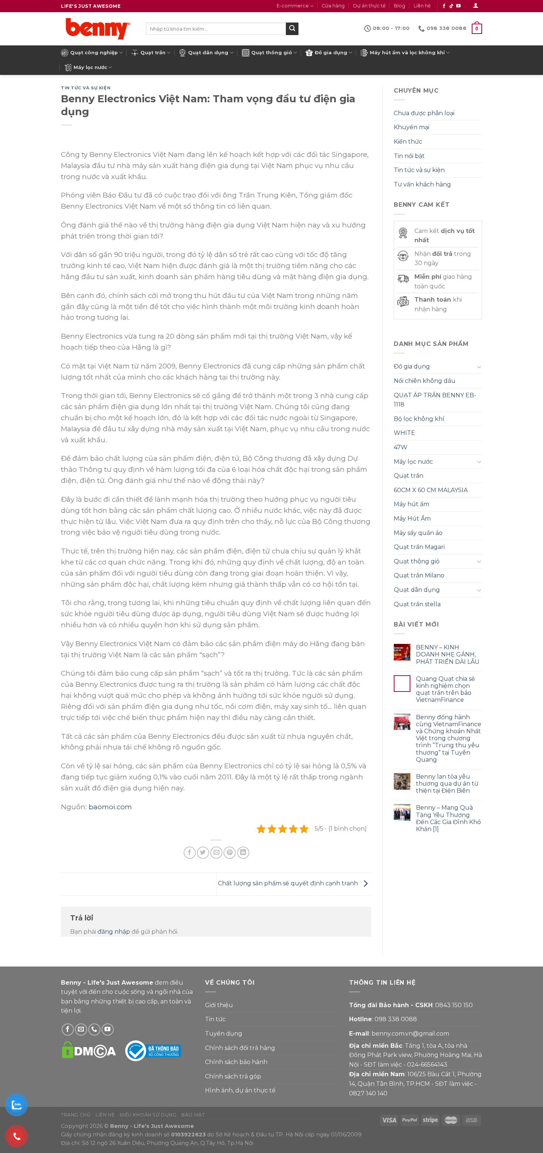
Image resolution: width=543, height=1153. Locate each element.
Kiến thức (408, 141)
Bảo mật (193, 1115)
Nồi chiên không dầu (424, 380)
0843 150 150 (454, 1005)
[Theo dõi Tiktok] (451, 6)
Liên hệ (422, 5)
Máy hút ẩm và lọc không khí (407, 52)
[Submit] (292, 29)
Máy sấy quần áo (418, 532)
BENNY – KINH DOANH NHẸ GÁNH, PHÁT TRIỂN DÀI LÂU (447, 654)
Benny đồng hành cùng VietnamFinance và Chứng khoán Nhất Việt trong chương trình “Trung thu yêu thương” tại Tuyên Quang (448, 738)
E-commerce (293, 5)
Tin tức (215, 1019)
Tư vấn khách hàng (422, 184)
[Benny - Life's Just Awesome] (98, 29)
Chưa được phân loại (424, 113)
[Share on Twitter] (203, 853)
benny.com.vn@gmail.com (410, 1033)
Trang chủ (76, 1115)
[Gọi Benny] (94, 1029)
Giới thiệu (219, 1005)
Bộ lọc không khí (419, 418)
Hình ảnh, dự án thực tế (240, 1090)
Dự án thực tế (369, 5)
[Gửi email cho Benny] (81, 1029)
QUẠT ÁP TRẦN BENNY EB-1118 (435, 400)
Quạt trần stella (417, 604)
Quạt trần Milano (419, 575)
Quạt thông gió (271, 52)
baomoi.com (110, 807)
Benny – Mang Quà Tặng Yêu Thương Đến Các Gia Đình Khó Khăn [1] (448, 818)
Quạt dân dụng (208, 52)
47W (400, 447)
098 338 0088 (396, 1019)
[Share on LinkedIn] (243, 853)
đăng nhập (114, 931)
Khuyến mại (411, 127)
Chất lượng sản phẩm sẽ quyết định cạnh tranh (288, 883)
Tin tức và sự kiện (85, 87)
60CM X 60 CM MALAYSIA (431, 490)
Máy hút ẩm (411, 504)
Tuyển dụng (223, 1033)
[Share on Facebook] (190, 853)
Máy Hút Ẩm (412, 518)
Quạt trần (152, 52)
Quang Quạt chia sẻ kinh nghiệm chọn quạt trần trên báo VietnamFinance (445, 689)
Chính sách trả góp (233, 1076)
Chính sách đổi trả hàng (240, 1047)
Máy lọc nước (90, 67)
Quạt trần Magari (419, 546)
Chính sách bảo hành (236, 1062)
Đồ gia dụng (331, 52)
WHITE (404, 432)
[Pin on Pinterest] (229, 853)
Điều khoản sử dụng (148, 1115)
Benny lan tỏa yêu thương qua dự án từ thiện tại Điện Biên (447, 783)
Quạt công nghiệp (94, 52)
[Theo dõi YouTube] (458, 6)
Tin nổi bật (409, 155)
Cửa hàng (333, 5)
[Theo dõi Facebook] (444, 6)
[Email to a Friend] (216, 853)
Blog (399, 5)
